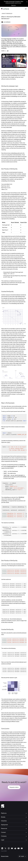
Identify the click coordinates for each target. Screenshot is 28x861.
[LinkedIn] (2, 848)
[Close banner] (26, 2)
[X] (5, 848)
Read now (13, 5)
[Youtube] (18, 848)
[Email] (22, 848)
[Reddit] (15, 848)
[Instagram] (9, 848)
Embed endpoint (11, 466)
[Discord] (12, 848)
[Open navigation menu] (26, 9)
